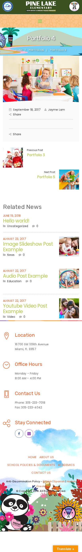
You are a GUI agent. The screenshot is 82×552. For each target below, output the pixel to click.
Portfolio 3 (36, 155)
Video (11, 317)
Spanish (59, 481)
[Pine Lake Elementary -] (41, 6)
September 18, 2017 (27, 110)
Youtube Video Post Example (25, 309)
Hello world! (16, 220)
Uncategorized (17, 226)
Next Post (49, 172)
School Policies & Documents (31, 465)
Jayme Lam (56, 110)
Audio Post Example (25, 276)
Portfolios (36, 50)
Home (19, 50)
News (11, 255)
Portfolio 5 (46, 177)
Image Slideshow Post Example (28, 247)
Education (14, 281)
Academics (66, 465)
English (47, 481)
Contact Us (41, 473)
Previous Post (35, 150)
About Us (46, 457)
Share (17, 114)
